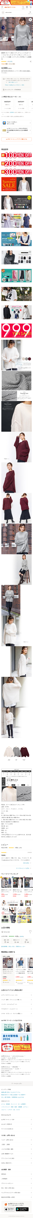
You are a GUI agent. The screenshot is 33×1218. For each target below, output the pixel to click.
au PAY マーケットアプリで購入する (16, 139)
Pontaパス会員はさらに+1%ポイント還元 (14, 85)
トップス (3, 1057)
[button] (31, 61)
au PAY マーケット (5, 1056)
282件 (21, 936)
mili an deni (15, 1066)
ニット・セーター (12, 1057)
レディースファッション (18, 1056)
